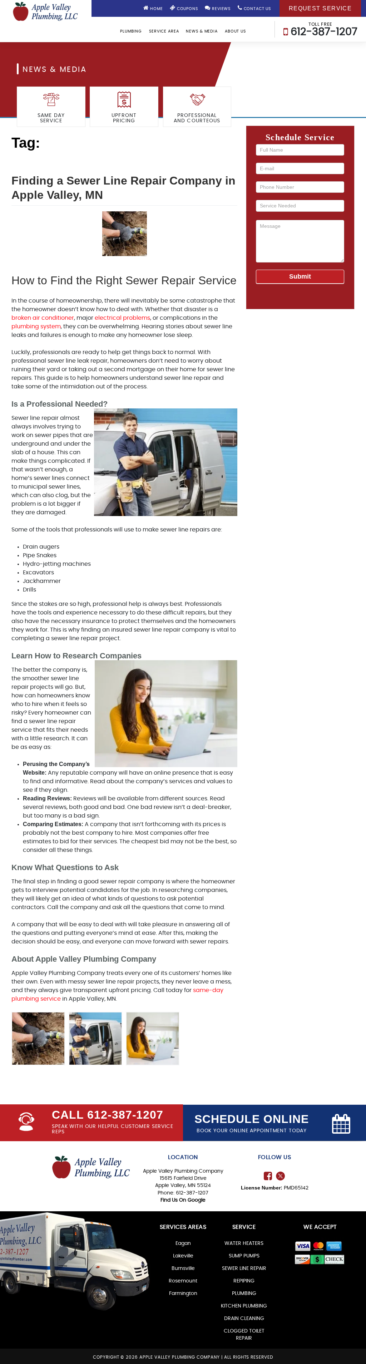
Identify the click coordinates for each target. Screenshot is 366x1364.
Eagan (183, 1243)
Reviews (221, 9)
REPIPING (243, 1281)
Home (156, 9)
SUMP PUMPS (244, 1255)
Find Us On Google (183, 1200)
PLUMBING (244, 1293)
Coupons (186, 9)
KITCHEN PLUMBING (244, 1306)
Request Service (320, 8)
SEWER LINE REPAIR (244, 1268)
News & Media (202, 31)
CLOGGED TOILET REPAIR (244, 1335)
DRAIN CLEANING (244, 1318)
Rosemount (183, 1281)
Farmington (183, 1293)
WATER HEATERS (243, 1243)
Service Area (164, 31)
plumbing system (36, 326)
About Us (235, 31)
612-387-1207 (322, 29)
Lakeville (183, 1255)
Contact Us (256, 9)
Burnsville (183, 1268)
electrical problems (122, 318)
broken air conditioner (42, 318)
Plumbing (131, 31)
